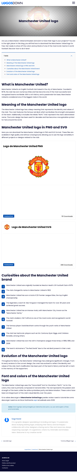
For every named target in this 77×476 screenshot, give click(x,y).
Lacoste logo (7, 441)
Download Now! (8, 216)
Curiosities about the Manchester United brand (23, 69)
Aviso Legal (5, 460)
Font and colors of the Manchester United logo (23, 74)
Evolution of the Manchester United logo (21, 71)
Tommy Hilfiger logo (67, 441)
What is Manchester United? (16, 60)
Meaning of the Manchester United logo (20, 63)
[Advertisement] (38, 200)
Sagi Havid (16, 419)
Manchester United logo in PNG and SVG (20, 66)
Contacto (5, 468)
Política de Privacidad (8, 463)
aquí (35, 400)
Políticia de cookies (8, 465)
